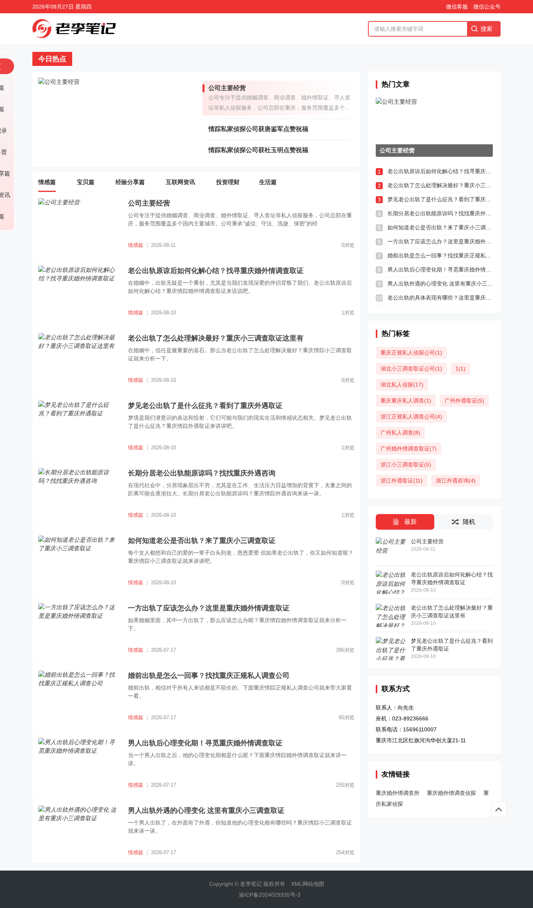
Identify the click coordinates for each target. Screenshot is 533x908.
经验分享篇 (130, 182)
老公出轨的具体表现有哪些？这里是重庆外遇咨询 (447, 297)
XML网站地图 (307, 884)
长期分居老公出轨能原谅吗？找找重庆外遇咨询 (444, 213)
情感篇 (47, 182)
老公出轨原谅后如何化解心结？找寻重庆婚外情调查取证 (455, 171)
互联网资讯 (180, 182)
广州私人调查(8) (400, 432)
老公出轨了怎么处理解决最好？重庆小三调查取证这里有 (455, 185)
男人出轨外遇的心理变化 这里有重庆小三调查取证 (448, 283)
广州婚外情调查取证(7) (408, 448)
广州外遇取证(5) (464, 400)
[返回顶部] (498, 809)
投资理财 (228, 182)
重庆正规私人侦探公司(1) (411, 352)
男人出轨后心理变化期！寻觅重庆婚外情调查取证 (447, 269)
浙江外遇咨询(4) (456, 480)
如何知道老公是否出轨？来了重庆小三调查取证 (444, 227)
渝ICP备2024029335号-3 (269, 895)
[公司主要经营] (120, 119)
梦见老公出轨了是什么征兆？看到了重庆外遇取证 (447, 199)
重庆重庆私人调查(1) (405, 400)
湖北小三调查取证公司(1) (411, 368)
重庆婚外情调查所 (397, 793)
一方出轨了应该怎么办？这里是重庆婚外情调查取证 (450, 241)
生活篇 (268, 182)
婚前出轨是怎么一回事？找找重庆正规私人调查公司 (450, 255)
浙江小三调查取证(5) (405, 464)
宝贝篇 (85, 182)
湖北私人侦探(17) (401, 384)
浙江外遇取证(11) (401, 480)
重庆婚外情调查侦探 (451, 793)
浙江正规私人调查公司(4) (411, 416)
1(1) (460, 368)
